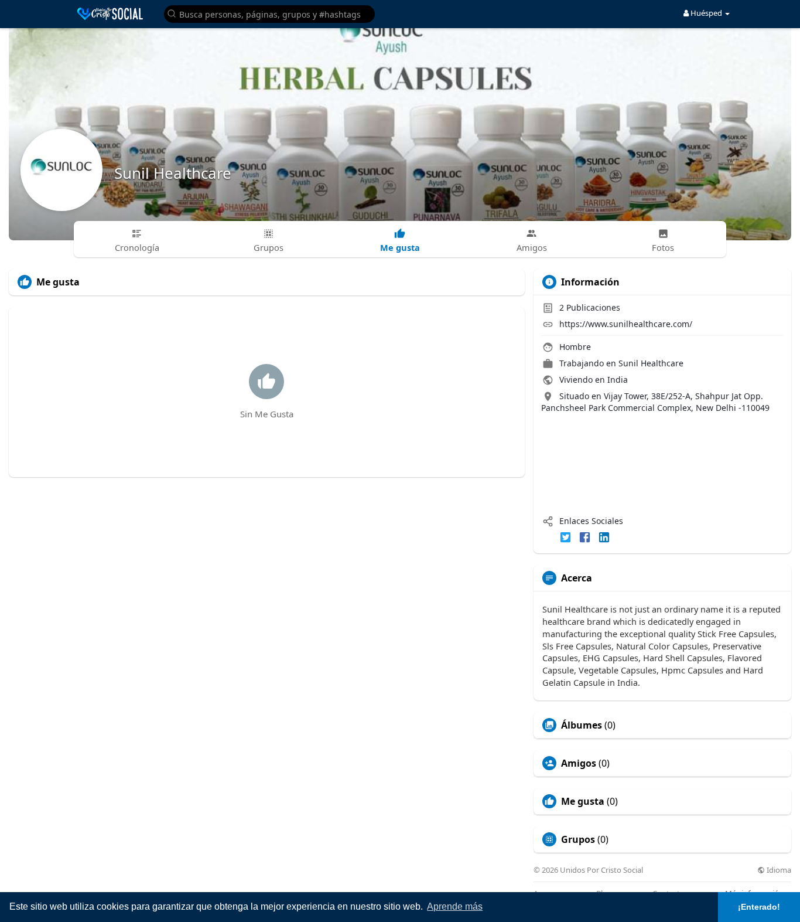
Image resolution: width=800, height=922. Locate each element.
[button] (269, 13)
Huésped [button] (706, 13)
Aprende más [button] (455, 906)
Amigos (578, 763)
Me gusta (582, 801)
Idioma (778, 870)
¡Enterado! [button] (759, 906)
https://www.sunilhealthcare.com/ (625, 323)
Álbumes (581, 725)
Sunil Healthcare (172, 172)
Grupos (578, 839)
